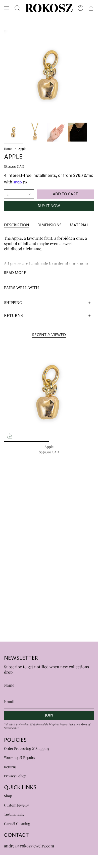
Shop (8, 795)
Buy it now (49, 206)
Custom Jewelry (16, 805)
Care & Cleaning (17, 823)
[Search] (17, 8)
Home (8, 149)
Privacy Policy (67, 724)
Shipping (13, 302)
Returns (13, 315)
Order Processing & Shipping (26, 748)
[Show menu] (7, 8)
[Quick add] (9, 435)
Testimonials (14, 814)
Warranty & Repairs (19, 757)
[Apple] (49, 392)
